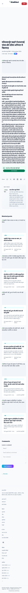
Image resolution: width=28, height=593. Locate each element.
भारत (15, 53)
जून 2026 (5, 570)
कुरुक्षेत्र (3, 519)
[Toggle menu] (2, 3)
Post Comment (8, 466)
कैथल (3, 517)
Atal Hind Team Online (17, 250)
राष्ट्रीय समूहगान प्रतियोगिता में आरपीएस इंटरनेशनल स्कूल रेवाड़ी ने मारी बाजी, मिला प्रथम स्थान (14, 420)
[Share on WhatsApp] (7, 179)
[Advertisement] (14, 22)
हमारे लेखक (4, 504)
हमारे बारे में (4, 499)
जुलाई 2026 (6, 567)
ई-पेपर (24, 3)
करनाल (3, 522)
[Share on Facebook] (14, 179)
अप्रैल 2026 (6, 575)
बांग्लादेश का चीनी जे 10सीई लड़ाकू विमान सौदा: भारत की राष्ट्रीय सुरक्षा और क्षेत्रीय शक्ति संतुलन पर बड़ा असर (14, 276)
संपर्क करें (3, 501)
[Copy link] (24, 179)
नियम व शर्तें (4, 553)
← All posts (5, 473)
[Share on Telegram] (21, 179)
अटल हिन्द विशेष (5, 537)
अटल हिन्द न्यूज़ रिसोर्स (6, 51)
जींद (2, 514)
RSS (3, 558)
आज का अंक (4, 532)
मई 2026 (5, 573)
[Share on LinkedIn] (17, 179)
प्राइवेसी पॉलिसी (5, 550)
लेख (2, 535)
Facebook (4, 555)
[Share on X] (10, 179)
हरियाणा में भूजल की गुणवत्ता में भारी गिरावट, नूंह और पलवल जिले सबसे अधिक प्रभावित (14, 384)
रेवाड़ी (3, 525)
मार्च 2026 (5, 578)
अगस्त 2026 (6, 565)
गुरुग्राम (3, 511)
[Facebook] (3, 542)
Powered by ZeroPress (14, 590)
